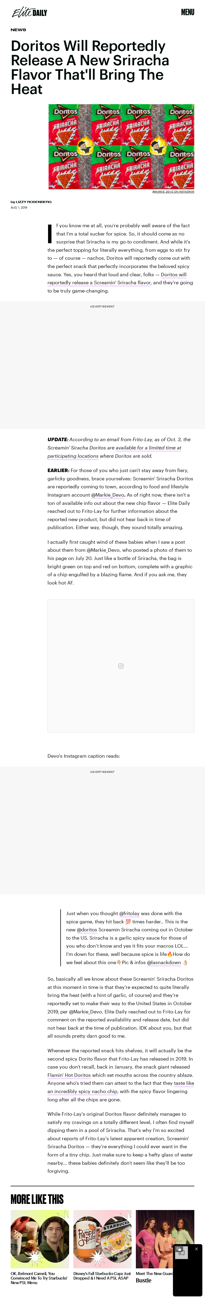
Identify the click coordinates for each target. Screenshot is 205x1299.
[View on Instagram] (121, 666)
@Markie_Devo (107, 495)
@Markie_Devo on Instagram (173, 191)
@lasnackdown (164, 962)
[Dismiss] (196, 1249)
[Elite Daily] (29, 12)
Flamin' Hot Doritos (69, 1075)
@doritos (87, 929)
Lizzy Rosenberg (34, 202)
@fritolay (129, 913)
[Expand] (179, 1249)
